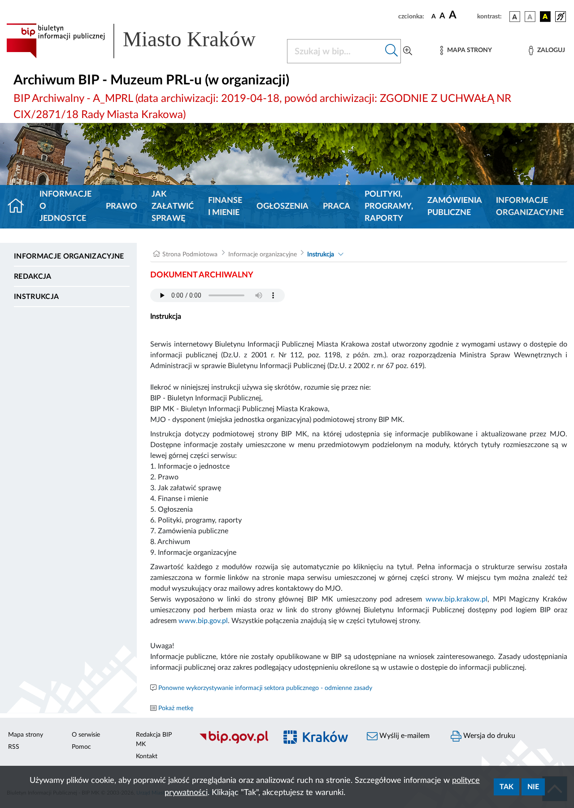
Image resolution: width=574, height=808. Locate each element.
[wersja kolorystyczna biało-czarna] (530, 16)
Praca (336, 206)
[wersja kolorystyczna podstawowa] (515, 16)
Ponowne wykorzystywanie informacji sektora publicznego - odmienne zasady (265, 688)
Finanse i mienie (225, 207)
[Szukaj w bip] (392, 51)
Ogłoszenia (283, 206)
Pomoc (81, 747)
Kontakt (146, 756)
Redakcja (33, 276)
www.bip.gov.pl (203, 620)
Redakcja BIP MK (154, 739)
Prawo (121, 206)
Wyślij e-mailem (404, 735)
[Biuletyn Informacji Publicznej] (233, 742)
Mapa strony (25, 735)
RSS (13, 747)
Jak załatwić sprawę (173, 206)
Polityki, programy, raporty (389, 206)
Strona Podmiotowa (189, 254)
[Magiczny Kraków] (317, 742)
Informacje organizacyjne (530, 207)
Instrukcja (36, 296)
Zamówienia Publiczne (454, 207)
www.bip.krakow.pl (456, 599)
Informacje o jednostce (65, 206)
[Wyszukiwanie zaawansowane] (407, 51)
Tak (506, 786)
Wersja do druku (488, 735)
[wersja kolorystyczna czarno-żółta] (545, 16)
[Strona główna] (19, 207)
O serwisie (86, 735)
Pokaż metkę (175, 708)
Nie (533, 786)
